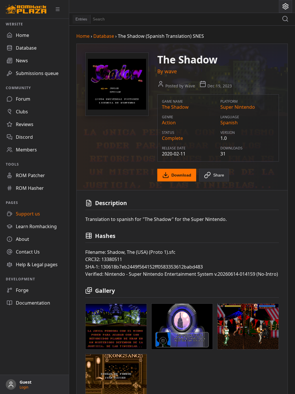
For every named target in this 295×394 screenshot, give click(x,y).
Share (218, 175)
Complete (172, 138)
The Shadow (175, 107)
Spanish (229, 122)
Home (83, 36)
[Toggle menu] (59, 9)
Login (24, 387)
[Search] (285, 19)
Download (181, 175)
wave (170, 71)
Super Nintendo (237, 107)
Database (103, 36)
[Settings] (285, 6)
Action (169, 122)
